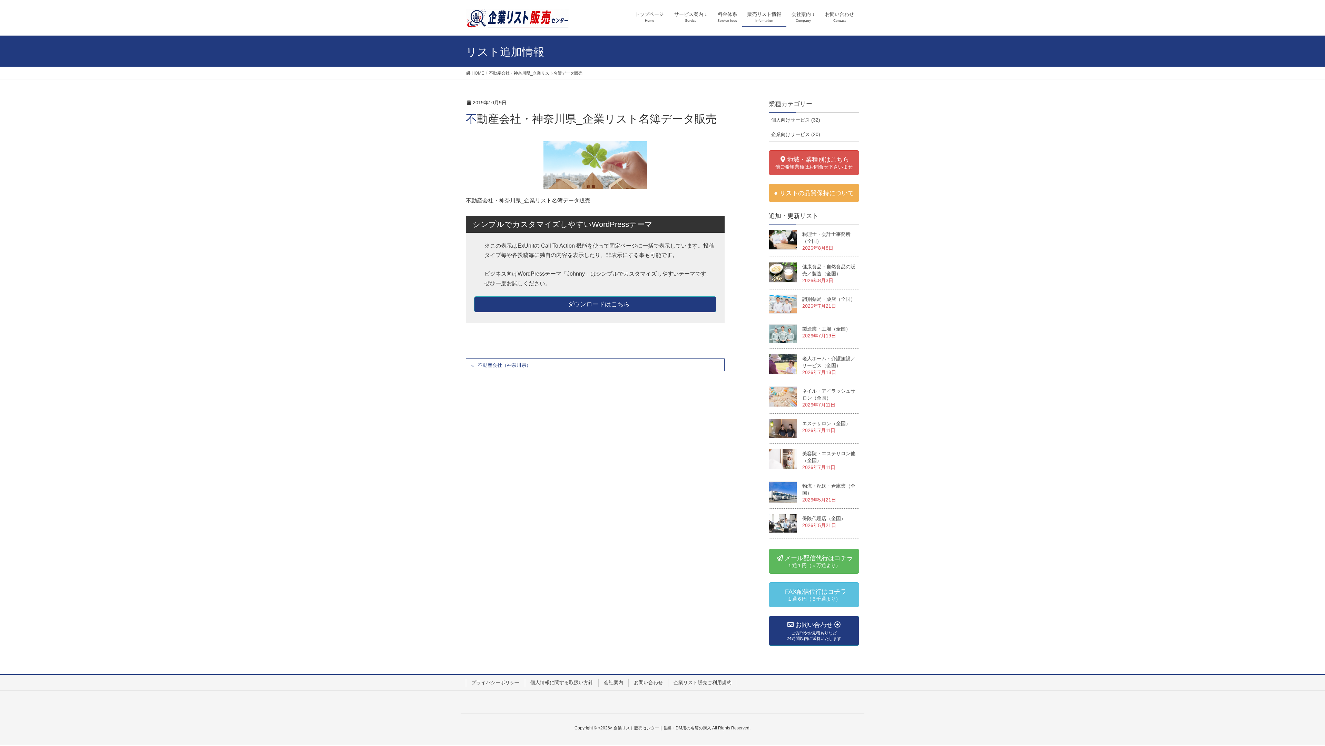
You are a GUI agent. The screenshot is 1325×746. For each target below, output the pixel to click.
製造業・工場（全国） (826, 329)
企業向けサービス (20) (795, 134)
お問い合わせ (648, 682)
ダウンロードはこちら (598, 304)
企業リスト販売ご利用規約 (703, 682)
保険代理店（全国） (824, 518)
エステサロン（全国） (826, 423)
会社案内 (613, 682)
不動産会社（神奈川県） (504, 365)
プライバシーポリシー (495, 682)
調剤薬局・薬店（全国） (828, 299)
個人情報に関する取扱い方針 (561, 682)
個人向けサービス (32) (795, 120)
